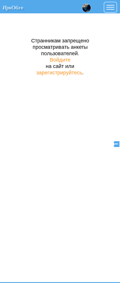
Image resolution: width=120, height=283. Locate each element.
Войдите (60, 60)
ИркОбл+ (13, 7)
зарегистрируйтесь (59, 73)
